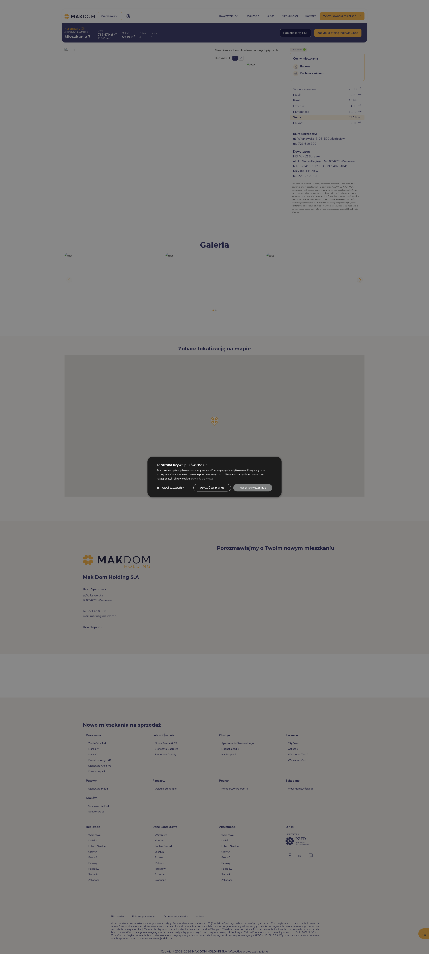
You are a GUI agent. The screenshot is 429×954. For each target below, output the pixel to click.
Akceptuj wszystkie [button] (253, 487)
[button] (170, 488)
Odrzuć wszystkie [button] (212, 487)
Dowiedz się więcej (202, 478)
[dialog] (214, 477)
